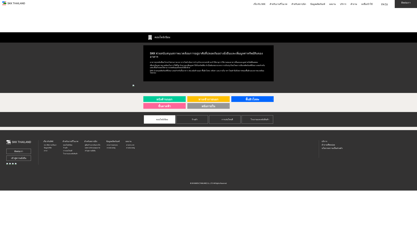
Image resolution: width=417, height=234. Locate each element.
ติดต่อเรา (18, 151)
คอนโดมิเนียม (67, 145)
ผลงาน (128, 141)
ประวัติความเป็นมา (50, 145)
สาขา (46, 151)
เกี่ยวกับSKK (48, 141)
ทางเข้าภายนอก (208, 99)
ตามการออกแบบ (112, 145)
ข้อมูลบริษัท (48, 148)
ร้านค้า (65, 148)
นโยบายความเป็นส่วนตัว (332, 148)
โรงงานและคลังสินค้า (70, 153)
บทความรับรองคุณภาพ (92, 148)
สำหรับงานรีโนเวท (70, 141)
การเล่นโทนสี (67, 151)
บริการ (324, 141)
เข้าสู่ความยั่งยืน (18, 158)
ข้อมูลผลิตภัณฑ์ (113, 141)
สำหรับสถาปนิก (90, 141)
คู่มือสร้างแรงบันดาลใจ (92, 145)
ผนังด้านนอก (164, 99)
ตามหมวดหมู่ (111, 148)
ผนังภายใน (208, 106)
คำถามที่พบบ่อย (328, 145)
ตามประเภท (130, 145)
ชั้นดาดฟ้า (164, 106)
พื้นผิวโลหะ (252, 99)
